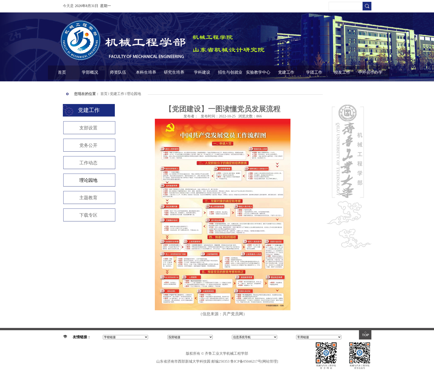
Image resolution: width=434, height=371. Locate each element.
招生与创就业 (230, 72)
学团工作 (314, 72)
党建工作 (286, 72)
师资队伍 (118, 72)
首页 (62, 72)
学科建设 (202, 72)
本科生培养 (146, 72)
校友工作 (342, 72)
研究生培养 (174, 72)
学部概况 (90, 72)
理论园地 (134, 94)
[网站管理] (269, 361)
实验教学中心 (258, 72)
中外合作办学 (370, 72)
